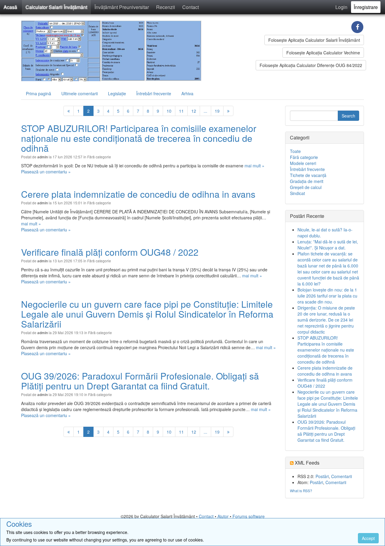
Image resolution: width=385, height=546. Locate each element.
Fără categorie (99, 156)
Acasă (10, 7)
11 (181, 111)
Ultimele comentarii (79, 93)
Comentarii (341, 476)
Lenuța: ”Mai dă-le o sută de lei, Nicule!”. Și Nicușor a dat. (327, 245)
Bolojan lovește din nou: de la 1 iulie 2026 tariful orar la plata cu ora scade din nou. (327, 296)
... (205, 111)
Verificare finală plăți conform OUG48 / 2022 (110, 252)
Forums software (249, 516)
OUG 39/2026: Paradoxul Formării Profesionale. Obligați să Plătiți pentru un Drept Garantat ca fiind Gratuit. (140, 380)
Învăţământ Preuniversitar (121, 7)
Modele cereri (303, 163)
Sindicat (297, 193)
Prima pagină (38, 93)
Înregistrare (366, 7)
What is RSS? (301, 490)
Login (341, 7)
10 (169, 111)
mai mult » (254, 166)
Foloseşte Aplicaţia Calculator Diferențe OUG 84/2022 (311, 65)
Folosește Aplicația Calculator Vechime (323, 53)
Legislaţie (117, 93)
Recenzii (165, 7)
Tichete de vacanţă (308, 175)
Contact (190, 7)
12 (193, 111)
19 (217, 111)
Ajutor (223, 516)
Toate (295, 151)
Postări (322, 476)
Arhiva (187, 93)
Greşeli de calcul (306, 187)
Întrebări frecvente (153, 93)
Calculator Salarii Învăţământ (56, 7)
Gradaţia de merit (306, 181)
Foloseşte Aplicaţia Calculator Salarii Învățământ (314, 40)
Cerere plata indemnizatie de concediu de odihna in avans (138, 194)
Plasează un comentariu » (46, 172)
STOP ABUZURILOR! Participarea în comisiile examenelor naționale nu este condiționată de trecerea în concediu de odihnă (138, 138)
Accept (368, 538)
